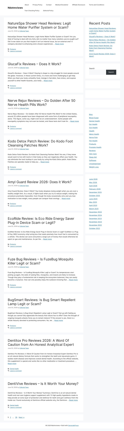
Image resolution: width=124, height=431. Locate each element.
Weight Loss (94, 167)
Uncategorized (95, 164)
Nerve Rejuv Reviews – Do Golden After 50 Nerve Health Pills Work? (41, 102)
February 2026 (95, 189)
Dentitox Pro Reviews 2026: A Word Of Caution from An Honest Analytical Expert (41, 342)
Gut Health (93, 128)
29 (16, 417)
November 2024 (95, 215)
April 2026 (93, 186)
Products (13, 49)
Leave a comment (16, 51)
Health (91, 131)
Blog (91, 114)
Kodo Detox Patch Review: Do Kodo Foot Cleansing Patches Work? (40, 143)
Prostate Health (95, 147)
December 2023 (95, 219)
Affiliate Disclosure (78, 5)
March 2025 (93, 209)
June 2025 (93, 199)
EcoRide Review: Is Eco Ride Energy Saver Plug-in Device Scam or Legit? (41, 220)
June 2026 (93, 179)
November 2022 (95, 225)
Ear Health (93, 124)
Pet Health (93, 141)
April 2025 (93, 205)
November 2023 (95, 222)
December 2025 (95, 192)
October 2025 (94, 196)
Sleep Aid (93, 157)
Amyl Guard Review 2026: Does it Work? (40, 182)
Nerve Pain (93, 137)
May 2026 (93, 182)
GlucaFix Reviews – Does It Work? (34, 64)
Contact (48, 5)
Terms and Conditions (96, 5)
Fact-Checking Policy (32, 10)
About (27, 5)
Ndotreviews (15, 7)
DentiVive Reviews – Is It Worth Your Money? (43, 384)
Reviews (92, 151)
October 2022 (94, 228)
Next (21, 417)
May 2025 (93, 202)
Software (92, 160)
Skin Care (93, 154)
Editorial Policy (48, 10)
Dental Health (14, 368)
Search (92, 68)
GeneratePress (73, 425)
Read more (59, 44)
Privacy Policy (37, 5)
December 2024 (95, 212)
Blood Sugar (94, 118)
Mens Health (94, 134)
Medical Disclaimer (61, 5)
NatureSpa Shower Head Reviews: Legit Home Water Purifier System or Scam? (39, 25)
